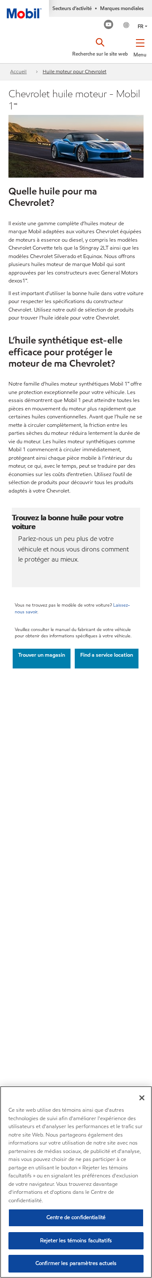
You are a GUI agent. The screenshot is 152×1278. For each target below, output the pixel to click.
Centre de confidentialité (76, 1217)
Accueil (18, 71)
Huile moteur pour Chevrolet (74, 71)
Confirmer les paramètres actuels (76, 1263)
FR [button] (141, 26)
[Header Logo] (24, 9)
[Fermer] (142, 1098)
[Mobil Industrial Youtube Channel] (108, 25)
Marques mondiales (122, 8)
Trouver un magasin (41, 655)
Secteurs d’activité (72, 8)
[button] (140, 46)
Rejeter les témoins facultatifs (76, 1240)
